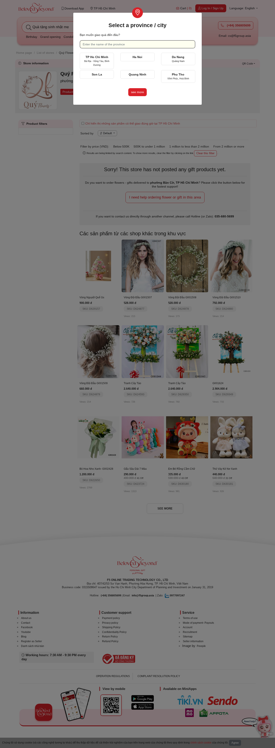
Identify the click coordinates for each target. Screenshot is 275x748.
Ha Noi (137, 57)
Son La (97, 74)
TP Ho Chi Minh (96, 60)
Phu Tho (178, 76)
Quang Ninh (137, 74)
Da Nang (178, 58)
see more (137, 92)
